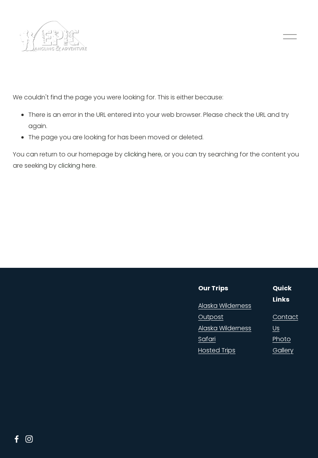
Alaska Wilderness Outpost (224, 311)
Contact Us (285, 322)
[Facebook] (17, 439)
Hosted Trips (216, 350)
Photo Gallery (283, 345)
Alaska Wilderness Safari (224, 334)
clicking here (142, 154)
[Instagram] (29, 439)
